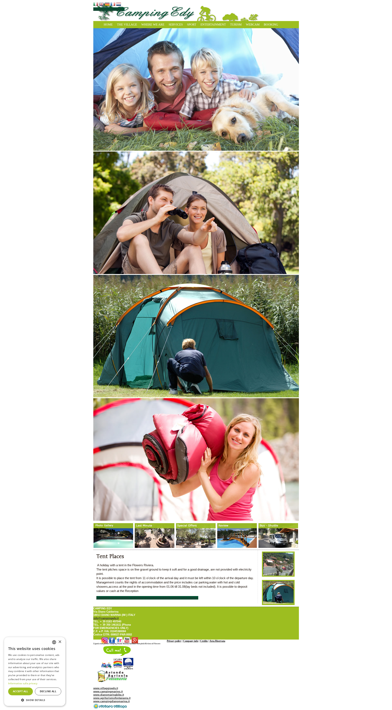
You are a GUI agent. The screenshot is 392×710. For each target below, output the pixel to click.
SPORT (191, 24)
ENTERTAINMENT (213, 24)
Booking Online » (109, 9)
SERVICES (176, 24)
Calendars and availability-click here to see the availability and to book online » (147, 598)
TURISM (236, 24)
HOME (108, 24)
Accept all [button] (20, 691)
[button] (34, 700)
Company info (190, 641)
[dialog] (34, 671)
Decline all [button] (48, 691)
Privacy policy (174, 641)
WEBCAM (252, 24)
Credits (204, 641)
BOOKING (271, 24)
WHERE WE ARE (152, 24)
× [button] (59, 641)
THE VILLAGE (127, 24)
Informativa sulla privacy (23, 683)
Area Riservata (217, 641)
